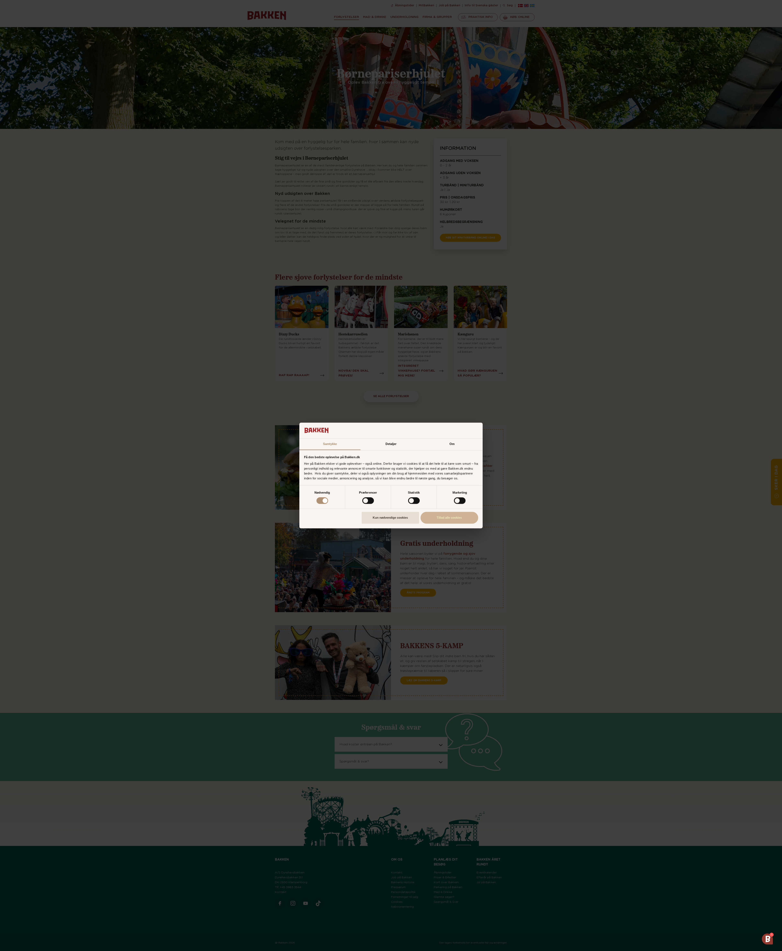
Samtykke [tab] (330, 444)
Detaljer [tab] (391, 444)
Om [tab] (452, 444)
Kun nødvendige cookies (390, 517)
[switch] (368, 500)
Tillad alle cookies (449, 517)
